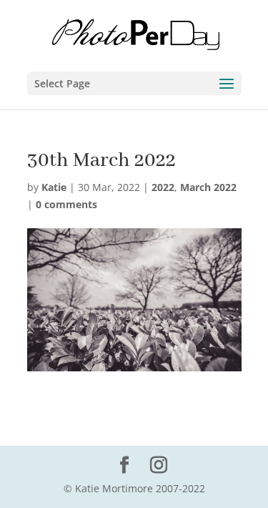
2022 (163, 187)
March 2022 (208, 187)
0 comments (66, 204)
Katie (53, 187)
